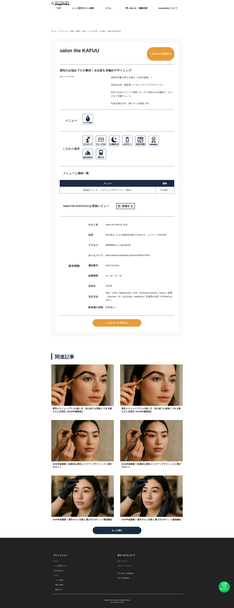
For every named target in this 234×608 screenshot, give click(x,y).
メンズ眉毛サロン (60, 566)
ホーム (56, 561)
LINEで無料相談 (123, 578)
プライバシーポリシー (125, 566)
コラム (108, 8)
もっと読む (117, 530)
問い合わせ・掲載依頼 (136, 8)
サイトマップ (122, 561)
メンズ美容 (58, 580)
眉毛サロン (58, 590)
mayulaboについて (167, 8)
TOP (59, 8)
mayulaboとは (59, 570)
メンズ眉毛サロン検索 (83, 8)
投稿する (127, 206)
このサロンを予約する (161, 54)
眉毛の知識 (58, 585)
